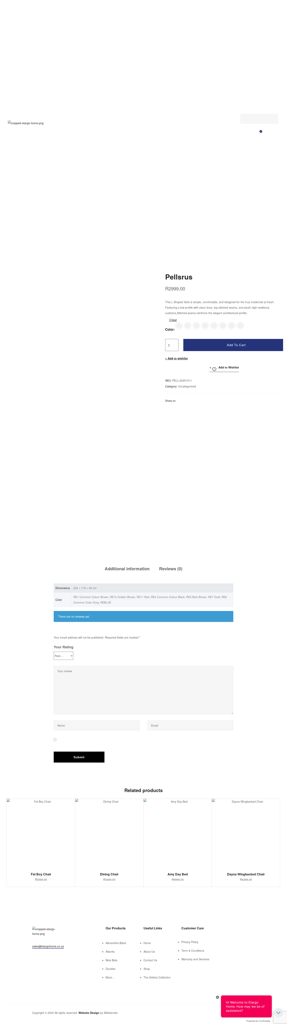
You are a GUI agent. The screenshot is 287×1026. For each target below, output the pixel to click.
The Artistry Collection (157, 977)
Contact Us (150, 960)
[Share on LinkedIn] (189, 400)
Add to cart (236, 345)
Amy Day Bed (178, 874)
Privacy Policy (189, 942)
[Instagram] (39, 954)
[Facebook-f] (33, 954)
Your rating (63, 647)
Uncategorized (187, 386)
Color (169, 329)
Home (147, 943)
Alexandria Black (116, 943)
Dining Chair (109, 874)
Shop (147, 969)
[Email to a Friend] (209, 400)
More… (110, 977)
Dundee (110, 969)
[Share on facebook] (179, 400)
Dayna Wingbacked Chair (246, 874)
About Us (149, 951)
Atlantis (110, 951)
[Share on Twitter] (184, 400)
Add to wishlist (178, 358)
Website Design (88, 1013)
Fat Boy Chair (41, 874)
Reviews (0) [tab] (170, 568)
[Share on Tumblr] (194, 400)
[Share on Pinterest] (204, 400)
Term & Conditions (192, 950)
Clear (173, 320)
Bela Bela (111, 960)
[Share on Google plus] (199, 400)
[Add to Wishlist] (70, 804)
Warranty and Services (195, 959)
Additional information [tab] (127, 568)
